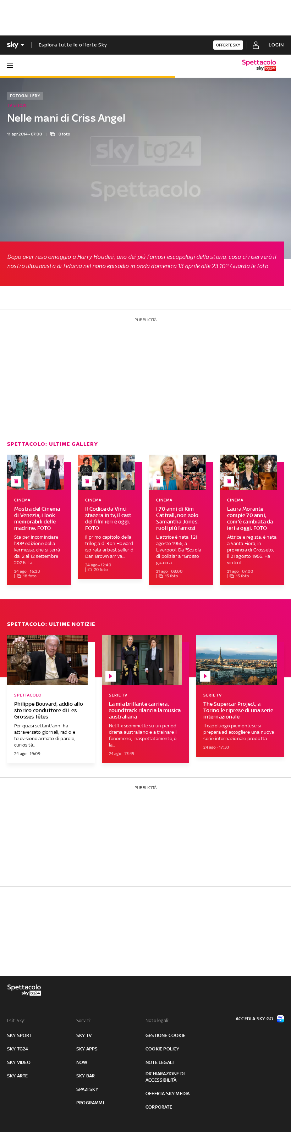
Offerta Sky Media (168, 1093)
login (276, 45)
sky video (19, 1062)
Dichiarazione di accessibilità (165, 1077)
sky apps (87, 1048)
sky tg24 (17, 1048)
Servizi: (83, 1020)
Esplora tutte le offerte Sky (73, 45)
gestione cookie (165, 1035)
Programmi (90, 1102)
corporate (159, 1107)
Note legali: (157, 1020)
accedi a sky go (254, 1018)
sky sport (19, 1035)
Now (82, 1062)
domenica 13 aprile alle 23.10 (187, 266)
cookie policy (163, 1048)
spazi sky (87, 1089)
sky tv (84, 1035)
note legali (160, 1062)
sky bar (85, 1075)
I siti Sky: (16, 1020)
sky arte (17, 1075)
